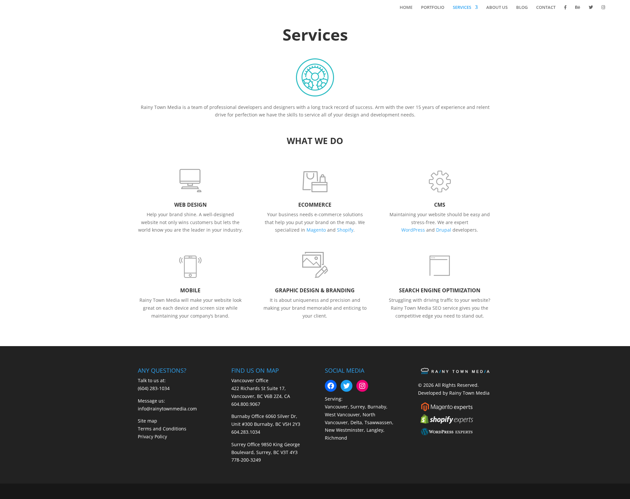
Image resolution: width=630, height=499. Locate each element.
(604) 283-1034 (154, 388)
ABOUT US (497, 7)
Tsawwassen (378, 422)
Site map (147, 421)
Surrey (357, 407)
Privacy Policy (152, 436)
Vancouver (336, 407)
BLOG (522, 7)
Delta (356, 422)
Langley (375, 430)
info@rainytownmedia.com (167, 408)
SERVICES (462, 7)
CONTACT (546, 7)
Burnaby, (378, 407)
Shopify (345, 230)
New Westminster (344, 430)
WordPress (413, 230)
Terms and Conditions (162, 429)
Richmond (336, 438)
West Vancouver (342, 414)
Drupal (443, 230)
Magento (316, 230)
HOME (406, 7)
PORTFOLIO (432, 7)
